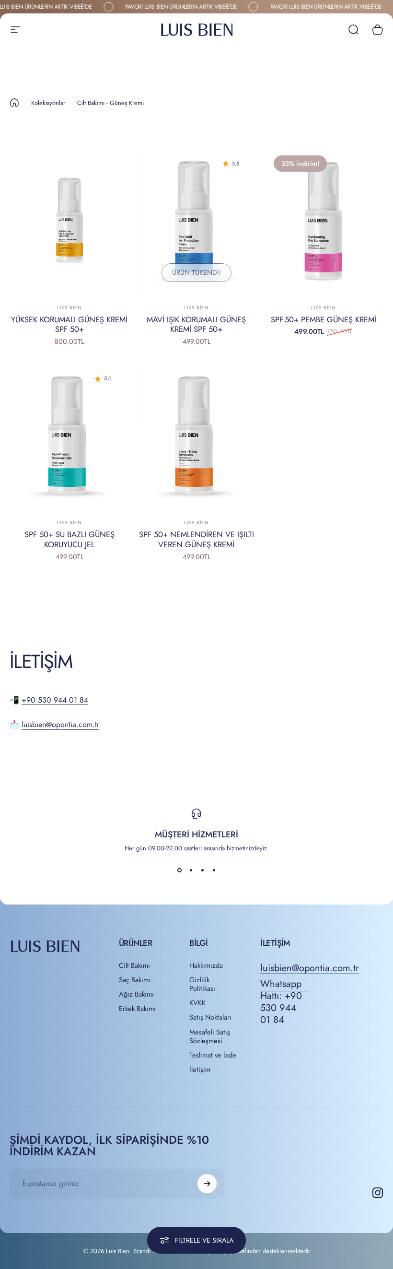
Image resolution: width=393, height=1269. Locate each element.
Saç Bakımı (134, 979)
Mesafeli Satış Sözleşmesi (209, 1036)
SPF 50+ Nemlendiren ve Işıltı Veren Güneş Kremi (196, 539)
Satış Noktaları (210, 1017)
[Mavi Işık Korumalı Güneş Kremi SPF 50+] (196, 220)
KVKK (197, 1003)
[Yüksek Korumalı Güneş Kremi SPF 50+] (69, 220)
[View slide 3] (202, 870)
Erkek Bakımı (137, 1008)
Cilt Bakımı (134, 965)
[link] (284, 1002)
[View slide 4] (214, 870)
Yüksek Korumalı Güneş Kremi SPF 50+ (69, 324)
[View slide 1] (179, 870)
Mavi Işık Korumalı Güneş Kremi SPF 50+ (196, 324)
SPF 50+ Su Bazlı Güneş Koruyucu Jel (69, 539)
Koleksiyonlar (48, 102)
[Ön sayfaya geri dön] (14, 102)
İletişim (199, 1069)
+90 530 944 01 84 (55, 699)
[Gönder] (207, 1183)
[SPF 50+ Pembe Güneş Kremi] (323, 220)
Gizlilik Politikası (202, 984)
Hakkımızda (206, 965)
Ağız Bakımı (136, 994)
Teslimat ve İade (212, 1055)
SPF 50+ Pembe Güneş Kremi (323, 319)
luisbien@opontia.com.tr (60, 724)
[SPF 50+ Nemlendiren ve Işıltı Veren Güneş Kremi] (196, 436)
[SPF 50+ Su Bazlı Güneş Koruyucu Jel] (69, 436)
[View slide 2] (190, 870)
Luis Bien (69, 307)
